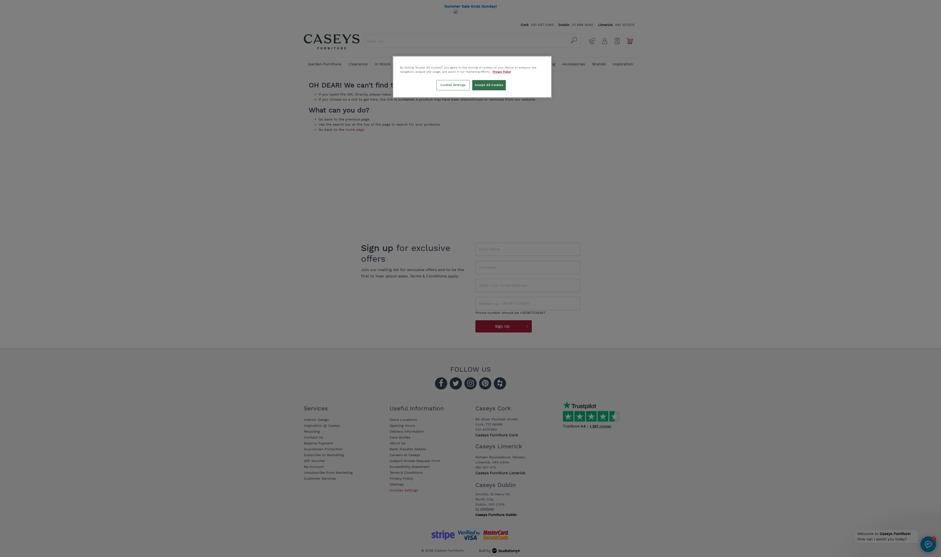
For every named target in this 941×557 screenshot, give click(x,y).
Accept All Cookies (489, 85)
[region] (472, 77)
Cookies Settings (452, 85)
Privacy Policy (502, 71)
